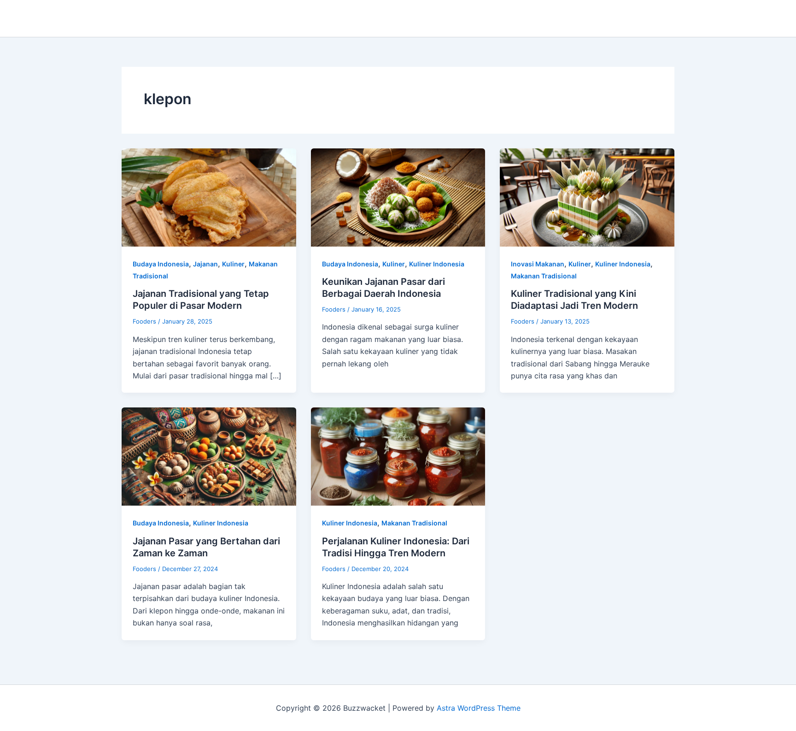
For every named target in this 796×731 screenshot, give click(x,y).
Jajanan (205, 264)
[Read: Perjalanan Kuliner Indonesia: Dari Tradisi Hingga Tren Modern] (398, 455)
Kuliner (233, 264)
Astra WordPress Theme (479, 708)
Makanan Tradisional (544, 276)
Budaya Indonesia (161, 264)
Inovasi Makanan (537, 264)
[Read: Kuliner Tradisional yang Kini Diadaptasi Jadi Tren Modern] (587, 196)
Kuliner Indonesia (436, 264)
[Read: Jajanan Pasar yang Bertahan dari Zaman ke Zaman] (209, 455)
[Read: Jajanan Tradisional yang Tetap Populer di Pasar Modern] (209, 196)
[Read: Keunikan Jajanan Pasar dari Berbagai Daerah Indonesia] (398, 196)
